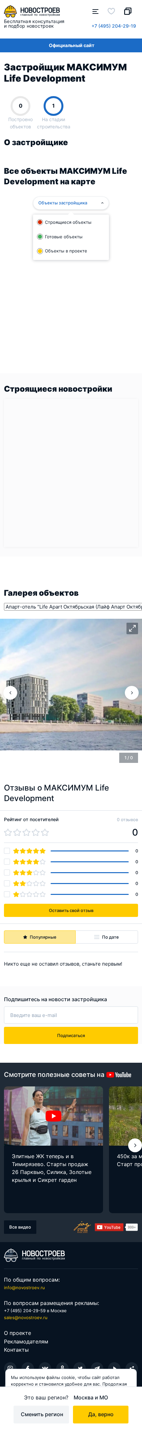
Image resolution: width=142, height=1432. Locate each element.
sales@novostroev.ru (26, 1317)
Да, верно (101, 1414)
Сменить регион (42, 1414)
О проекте (17, 1333)
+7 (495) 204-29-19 (113, 26)
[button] (135, 1145)
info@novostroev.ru (24, 1287)
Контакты (16, 1349)
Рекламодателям (26, 1341)
